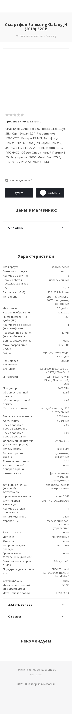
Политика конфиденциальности (36, 669)
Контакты (36, 674)
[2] (11, 115)
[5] (22, 115)
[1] (7, 115)
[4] (19, 115)
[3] (15, 115)
